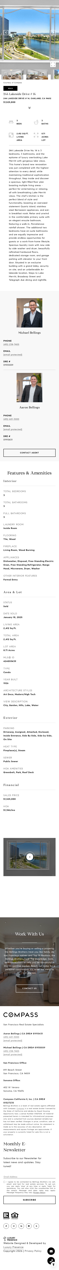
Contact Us (29, 988)
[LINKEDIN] (21, 1226)
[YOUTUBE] (29, 1226)
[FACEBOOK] (6, 1226)
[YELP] (36, 1226)
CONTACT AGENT (29, 453)
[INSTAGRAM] (13, 1226)
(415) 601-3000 (11, 419)
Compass (20, 1108)
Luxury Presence (13, 1247)
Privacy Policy (39, 1192)
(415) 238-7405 (11, 344)
